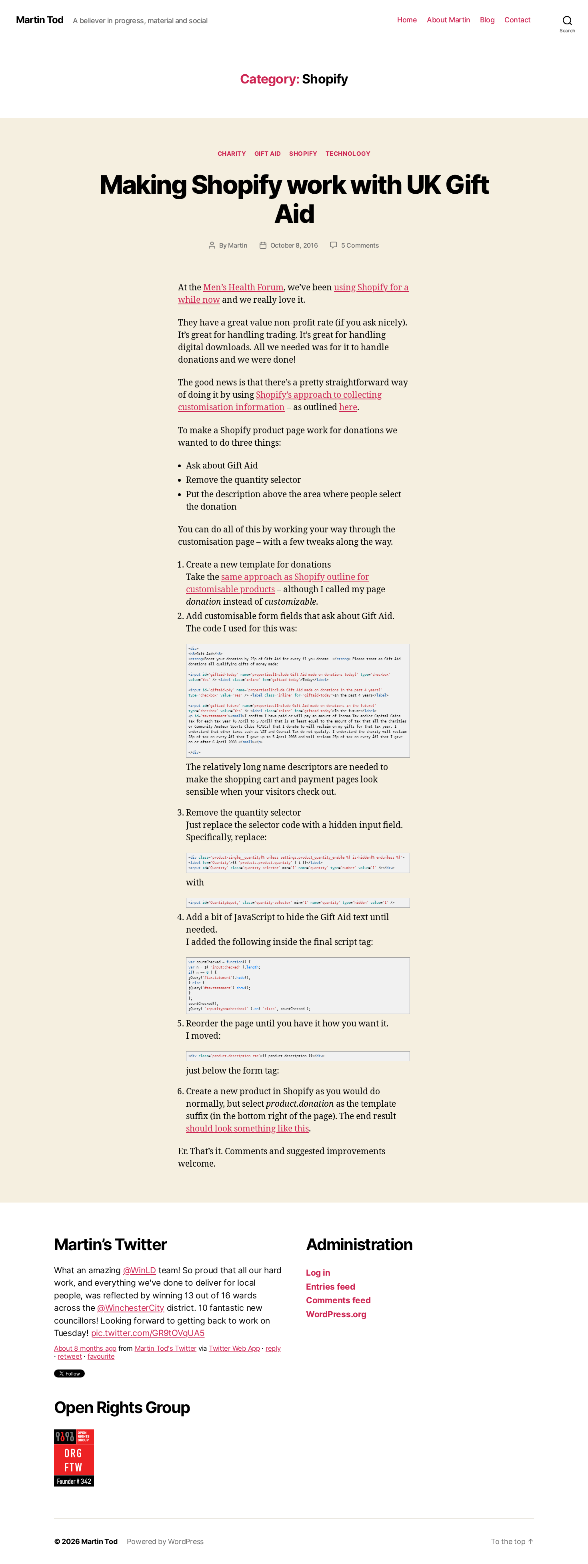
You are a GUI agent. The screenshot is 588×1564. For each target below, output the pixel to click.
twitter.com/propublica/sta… (131, 1298)
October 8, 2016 (294, 245)
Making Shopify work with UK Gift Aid (294, 199)
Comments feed (338, 1300)
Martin (237, 245)
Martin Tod (39, 20)
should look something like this (247, 1128)
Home (407, 20)
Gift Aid (267, 153)
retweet (70, 1321)
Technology (348, 153)
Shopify (303, 153)
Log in (318, 1273)
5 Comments (360, 245)
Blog (487, 20)
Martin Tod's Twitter (166, 1313)
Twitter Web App (234, 1313)
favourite (101, 1321)
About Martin (448, 20)
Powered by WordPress (165, 1541)
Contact (517, 20)
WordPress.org (336, 1314)
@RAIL (152, 1285)
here (348, 407)
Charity (232, 153)
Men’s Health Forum (243, 287)
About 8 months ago (85, 1313)
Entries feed (330, 1287)
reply (273, 1313)
